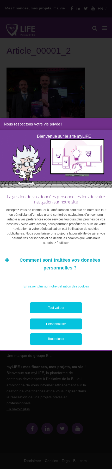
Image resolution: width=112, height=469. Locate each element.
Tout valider (56, 308)
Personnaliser (56, 324)
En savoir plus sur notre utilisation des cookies (56, 286)
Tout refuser (56, 339)
